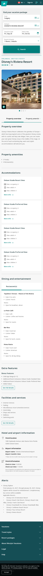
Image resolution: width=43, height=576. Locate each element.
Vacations (5, 527)
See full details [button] (8, 388)
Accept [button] (6, 572)
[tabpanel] (22, 325)
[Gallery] (4, 107)
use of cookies (33, 568)
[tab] (12, 286)
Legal (4, 549)
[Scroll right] (40, 118)
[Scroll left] (3, 118)
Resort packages (8, 538)
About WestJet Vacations (11, 543)
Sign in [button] (30, 2)
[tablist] (22, 286)
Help (3, 554)
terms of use (6, 568)
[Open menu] (40, 2)
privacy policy (17, 568)
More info (7, 195)
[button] (36, 3)
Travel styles (7, 532)
